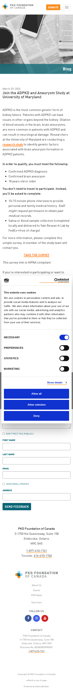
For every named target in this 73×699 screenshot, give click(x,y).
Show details (54, 382)
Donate (53, 7)
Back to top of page (37, 680)
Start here (36, 602)
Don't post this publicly (20, 433)
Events (36, 590)
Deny (36, 415)
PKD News (36, 595)
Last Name (8, 454)
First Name (9, 440)
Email (6, 469)
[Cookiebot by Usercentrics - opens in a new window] (54, 280)
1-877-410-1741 (36, 551)
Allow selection (37, 404)
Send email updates (17, 484)
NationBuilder (42, 686)
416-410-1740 (43, 555)
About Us (36, 585)
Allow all (36, 393)
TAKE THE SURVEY (36, 255)
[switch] (64, 348)
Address (7, 490)
